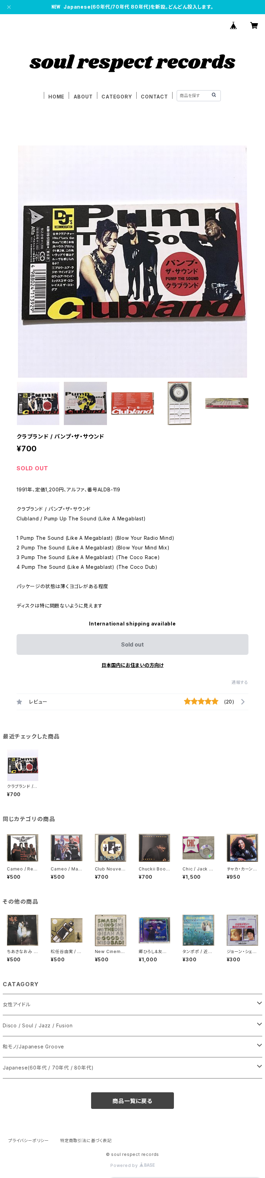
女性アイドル (17, 1004)
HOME (56, 97)
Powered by (124, 1165)
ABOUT (83, 97)
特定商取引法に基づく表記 (86, 1140)
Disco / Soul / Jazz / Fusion (37, 1025)
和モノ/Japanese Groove (33, 1046)
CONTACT (154, 97)
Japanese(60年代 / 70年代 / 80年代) (48, 1068)
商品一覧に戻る (132, 1100)
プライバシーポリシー (28, 1140)
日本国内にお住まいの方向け (132, 665)
